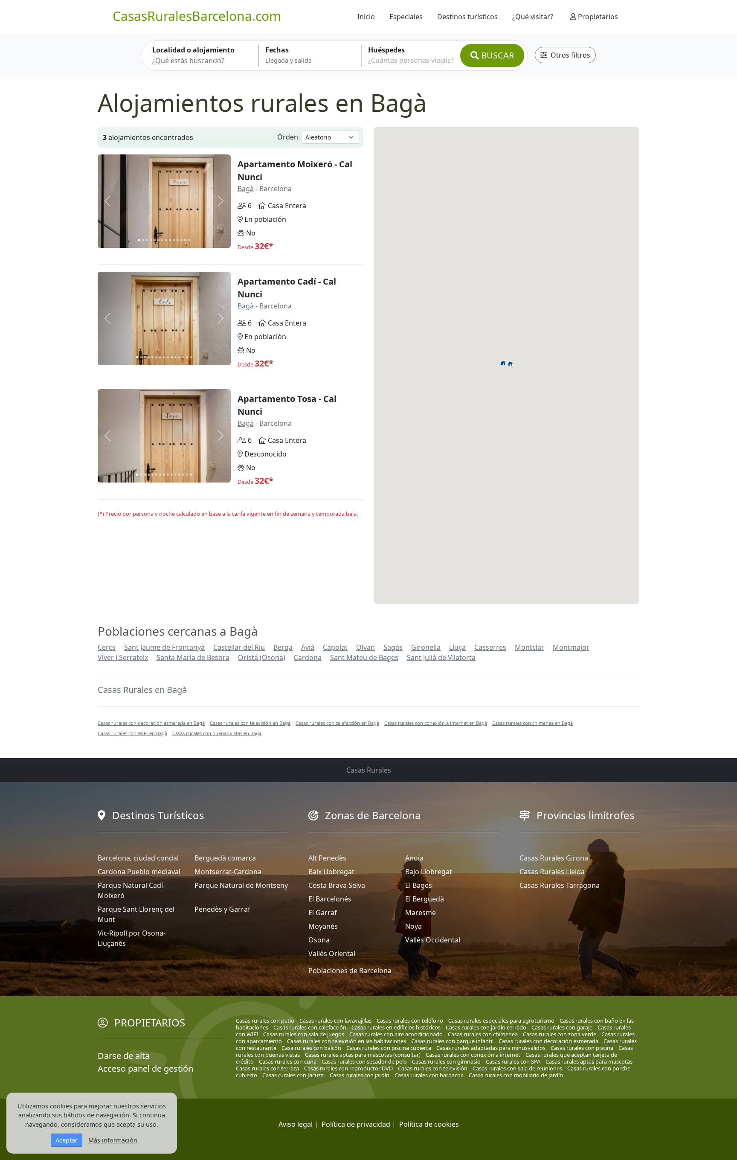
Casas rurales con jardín (359, 1075)
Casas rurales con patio (265, 1020)
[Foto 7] (162, 240)
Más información (112, 1140)
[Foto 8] (166, 240)
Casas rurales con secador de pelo (364, 1061)
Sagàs (393, 647)
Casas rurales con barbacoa (429, 1075)
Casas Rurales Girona (553, 858)
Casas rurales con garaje (561, 1027)
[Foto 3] (147, 240)
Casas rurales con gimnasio (446, 1061)
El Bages (418, 885)
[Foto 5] (155, 240)
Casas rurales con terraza (267, 1068)
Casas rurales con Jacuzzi (293, 1075)
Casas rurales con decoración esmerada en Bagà (151, 723)
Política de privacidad (356, 1124)
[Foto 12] (181, 240)
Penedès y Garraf (222, 909)
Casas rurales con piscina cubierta (388, 1048)
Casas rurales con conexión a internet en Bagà (435, 723)
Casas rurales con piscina (582, 1048)
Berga (283, 647)
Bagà (246, 188)
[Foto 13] (185, 240)
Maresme (420, 912)
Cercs (107, 647)
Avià (307, 647)
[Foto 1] (139, 240)
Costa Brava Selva (336, 885)
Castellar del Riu (239, 647)
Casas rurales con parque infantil (452, 1041)
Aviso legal (296, 1124)
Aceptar (66, 1140)
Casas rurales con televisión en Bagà (250, 723)
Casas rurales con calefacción (309, 1027)
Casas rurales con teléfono (410, 1020)
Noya (413, 926)
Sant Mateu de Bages (364, 657)
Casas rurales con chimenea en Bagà (532, 723)
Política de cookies (429, 1124)
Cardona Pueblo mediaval (139, 871)
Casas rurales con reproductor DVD (348, 1068)
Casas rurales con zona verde (559, 1034)
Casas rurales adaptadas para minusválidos (490, 1048)
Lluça (457, 647)
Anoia (414, 858)
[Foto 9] (170, 240)
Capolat (335, 647)
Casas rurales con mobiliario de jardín (516, 1075)
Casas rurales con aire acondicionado (396, 1034)
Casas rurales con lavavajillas (335, 1020)
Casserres (490, 647)
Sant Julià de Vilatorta (441, 657)
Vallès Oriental (331, 953)
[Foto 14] (189, 240)
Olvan (365, 647)
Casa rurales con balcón (311, 1048)
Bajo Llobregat (428, 871)
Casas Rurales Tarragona (559, 885)
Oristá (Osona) (261, 657)
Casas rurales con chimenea (483, 1034)
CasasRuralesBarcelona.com (197, 16)
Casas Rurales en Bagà (142, 689)
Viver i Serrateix (123, 657)
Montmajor (571, 647)
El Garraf (322, 912)
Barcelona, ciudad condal (138, 858)
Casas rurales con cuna (287, 1061)
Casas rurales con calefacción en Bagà (337, 723)
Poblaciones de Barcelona (350, 970)
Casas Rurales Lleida (552, 871)
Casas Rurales (368, 770)
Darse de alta (124, 1055)
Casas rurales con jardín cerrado (486, 1027)
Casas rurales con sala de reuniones (517, 1068)
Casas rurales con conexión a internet (473, 1054)
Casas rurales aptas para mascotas (589, 1061)
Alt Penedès (327, 858)
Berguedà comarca (225, 858)
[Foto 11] (178, 240)
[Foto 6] (158, 240)
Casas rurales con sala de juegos (303, 1034)
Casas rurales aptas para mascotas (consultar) (363, 1054)
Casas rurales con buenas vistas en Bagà (216, 733)
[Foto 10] (174, 240)
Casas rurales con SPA (513, 1061)
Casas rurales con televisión (432, 1068)
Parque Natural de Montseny (241, 885)
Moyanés (323, 926)
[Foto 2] (143, 240)
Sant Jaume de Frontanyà (164, 647)
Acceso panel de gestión (145, 1068)
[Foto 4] (151, 240)
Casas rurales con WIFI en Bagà (132, 733)
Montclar (529, 647)
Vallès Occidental (432, 940)
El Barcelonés (329, 899)
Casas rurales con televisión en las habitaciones (346, 1041)
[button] (511, 363)
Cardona (308, 657)
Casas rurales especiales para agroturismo (501, 1020)
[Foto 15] (191, 357)
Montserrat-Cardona (227, 871)
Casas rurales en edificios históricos (396, 1027)
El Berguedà (424, 899)
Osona (319, 940)
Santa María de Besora (193, 657)
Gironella (426, 647)
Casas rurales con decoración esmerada (548, 1041)
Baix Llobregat (331, 871)
